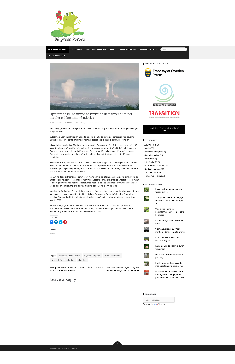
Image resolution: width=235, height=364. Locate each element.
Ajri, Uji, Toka (150, 144)
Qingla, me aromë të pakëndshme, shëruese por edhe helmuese (169, 212)
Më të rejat (82, 123)
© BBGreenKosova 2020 (57, 348)
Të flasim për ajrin (56, 56)
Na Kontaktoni (72, 348)
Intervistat (77, 49)
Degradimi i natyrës (153, 151)
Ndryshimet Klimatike (96, 49)
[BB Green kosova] (69, 26)
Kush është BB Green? (57, 49)
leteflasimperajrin (112, 255)
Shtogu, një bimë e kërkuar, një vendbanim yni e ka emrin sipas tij (169, 200)
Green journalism (128, 49)
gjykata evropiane (92, 255)
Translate (162, 304)
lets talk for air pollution (63, 260)
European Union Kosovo (69, 255)
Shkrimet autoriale (148, 49)
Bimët (112, 49)
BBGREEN (70, 123)
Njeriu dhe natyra (152, 169)
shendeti (82, 260)
